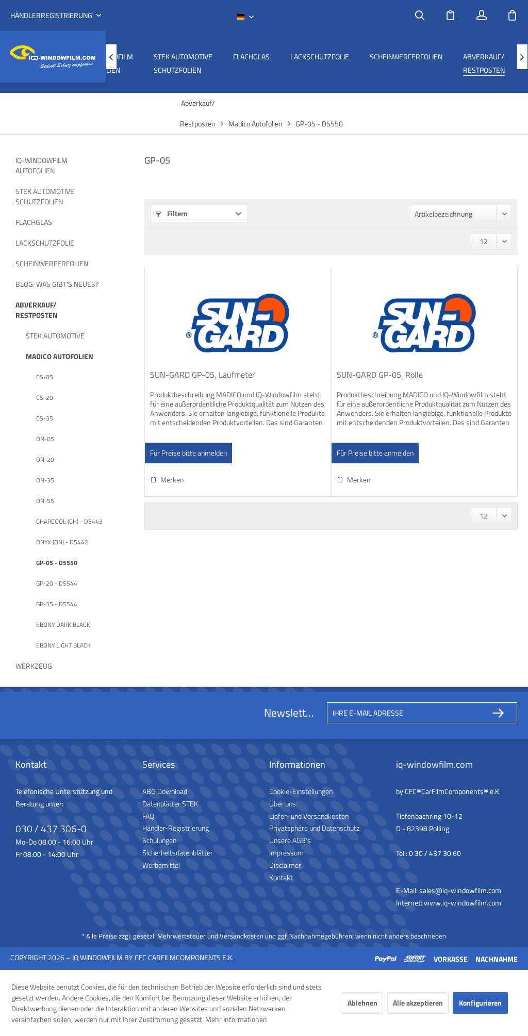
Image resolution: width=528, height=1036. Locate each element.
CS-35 (44, 418)
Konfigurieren (480, 1002)
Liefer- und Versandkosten (309, 816)
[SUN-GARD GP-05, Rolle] (424, 323)
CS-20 (44, 397)
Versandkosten (241, 936)
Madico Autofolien (59, 356)
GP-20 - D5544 (56, 583)
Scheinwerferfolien (51, 263)
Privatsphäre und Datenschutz (314, 827)
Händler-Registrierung (175, 827)
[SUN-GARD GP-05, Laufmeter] (237, 323)
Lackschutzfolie (44, 242)
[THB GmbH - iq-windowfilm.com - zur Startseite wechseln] (53, 57)
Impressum (286, 852)
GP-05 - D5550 (56, 563)
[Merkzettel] (451, 15)
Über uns (282, 803)
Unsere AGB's (290, 840)
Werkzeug (33, 665)
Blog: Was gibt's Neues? (56, 284)
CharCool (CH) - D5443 (69, 521)
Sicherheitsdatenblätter (177, 852)
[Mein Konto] (481, 15)
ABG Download (164, 791)
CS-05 (44, 377)
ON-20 (45, 459)
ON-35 (45, 480)
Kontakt (281, 877)
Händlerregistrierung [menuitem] (52, 15)
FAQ (148, 816)
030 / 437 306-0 (51, 828)
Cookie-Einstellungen (301, 791)
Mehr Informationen (236, 1019)
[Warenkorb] (512, 15)
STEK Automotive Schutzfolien (44, 196)
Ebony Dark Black (63, 624)
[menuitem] (419, 15)
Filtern (177, 213)
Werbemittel (161, 865)
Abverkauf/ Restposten (36, 309)
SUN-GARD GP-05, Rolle (380, 375)
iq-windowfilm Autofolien (41, 165)
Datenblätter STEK (170, 803)
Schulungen (159, 840)
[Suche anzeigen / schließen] (420, 15)
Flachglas (33, 222)
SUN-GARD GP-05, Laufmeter (202, 375)
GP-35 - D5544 (56, 604)
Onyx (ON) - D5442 (62, 542)
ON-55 (45, 501)
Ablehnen (362, 1002)
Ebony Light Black (63, 645)
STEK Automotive (55, 335)
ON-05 (45, 439)
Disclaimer (285, 865)
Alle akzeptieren (418, 1002)
